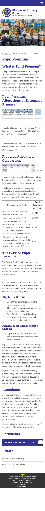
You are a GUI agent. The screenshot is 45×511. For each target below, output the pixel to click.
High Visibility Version (22, 480)
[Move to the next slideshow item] (41, 43)
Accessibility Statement (22, 482)
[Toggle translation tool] (41, 3)
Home (4, 53)
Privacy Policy (22, 486)
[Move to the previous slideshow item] (41, 38)
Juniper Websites (30, 479)
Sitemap (22, 484)
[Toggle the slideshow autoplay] (41, 33)
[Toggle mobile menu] (3, 3)
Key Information (20, 53)
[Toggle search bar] (36, 3)
